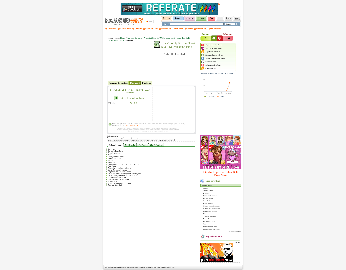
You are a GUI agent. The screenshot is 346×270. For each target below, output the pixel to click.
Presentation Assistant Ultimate (119, 168)
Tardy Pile (111, 162)
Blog (173, 267)
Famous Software (134, 38)
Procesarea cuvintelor (209, 221)
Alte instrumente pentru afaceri (211, 229)
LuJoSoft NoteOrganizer (117, 178)
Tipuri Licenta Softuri (131, 125)
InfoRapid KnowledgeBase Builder (121, 183)
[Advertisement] (220, 117)
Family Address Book (116, 157)
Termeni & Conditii (146, 267)
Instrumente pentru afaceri (210, 226)
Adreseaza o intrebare (213, 65)
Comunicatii (206, 201)
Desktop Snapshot (115, 185)
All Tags (238, 242)
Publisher (146, 83)
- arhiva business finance (234, 231)
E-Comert (206, 193)
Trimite (164, 267)
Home (122, 38)
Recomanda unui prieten (214, 55)
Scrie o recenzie (210, 62)
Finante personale (208, 203)
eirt (109, 155)
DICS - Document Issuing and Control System (125, 174)
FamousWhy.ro (122, 267)
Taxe (204, 224)
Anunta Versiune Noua (213, 48)
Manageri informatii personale (211, 206)
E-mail (205, 213)
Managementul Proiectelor (210, 211)
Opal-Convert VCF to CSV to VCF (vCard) (123, 164)
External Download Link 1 (132, 98)
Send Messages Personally (118, 170)
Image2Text (112, 181)
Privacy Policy (157, 267)
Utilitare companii (208, 198)
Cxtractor (111, 149)
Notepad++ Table (114, 159)
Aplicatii (205, 188)
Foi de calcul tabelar (208, 219)
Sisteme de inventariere (209, 216)
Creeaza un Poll (210, 68)
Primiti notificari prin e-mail (215, 58)
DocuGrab (112, 166)
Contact (169, 267)
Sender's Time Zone (115, 151)
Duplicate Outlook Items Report (119, 172)
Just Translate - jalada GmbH (118, 179)
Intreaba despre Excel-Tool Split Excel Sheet (221, 174)
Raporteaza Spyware (212, 52)
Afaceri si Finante (207, 185)
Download (135, 83)
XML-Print (111, 160)
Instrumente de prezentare (210, 195)
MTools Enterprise (114, 153)
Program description (118, 83)
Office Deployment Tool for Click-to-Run (122, 176)
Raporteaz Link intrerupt (214, 45)
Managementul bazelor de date (211, 208)
